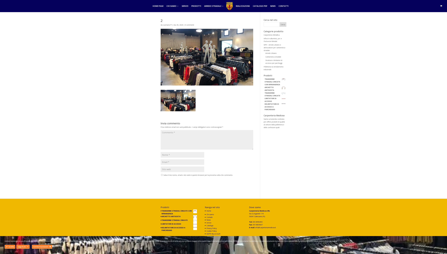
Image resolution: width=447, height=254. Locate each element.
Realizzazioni (243, 6)
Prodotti (196, 6)
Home (209, 211)
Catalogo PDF (260, 6)
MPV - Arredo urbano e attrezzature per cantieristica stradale (274, 47)
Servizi (185, 6)
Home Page (158, 6)
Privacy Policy (212, 228)
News (273, 6)
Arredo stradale (212, 6)
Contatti (284, 6)
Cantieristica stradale (273, 57)
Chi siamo (171, 6)
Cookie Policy (212, 231)
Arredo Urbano (271, 53)
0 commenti (189, 25)
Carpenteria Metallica (272, 35)
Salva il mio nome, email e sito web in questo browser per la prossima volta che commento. (198, 175)
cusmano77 (167, 25)
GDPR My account (213, 234)
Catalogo (210, 225)
